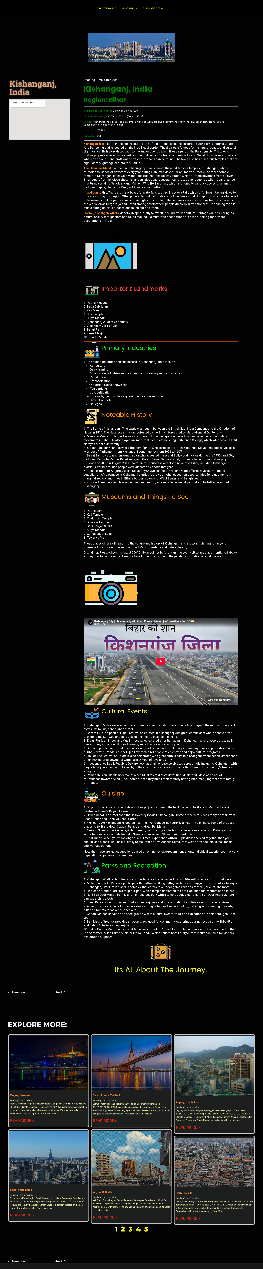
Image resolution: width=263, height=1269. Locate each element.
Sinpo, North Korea (21, 1190)
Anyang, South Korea (188, 1102)
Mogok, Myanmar (20, 1095)
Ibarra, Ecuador (184, 1193)
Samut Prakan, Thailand (106, 1095)
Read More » (22, 1121)
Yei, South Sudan (102, 1192)
